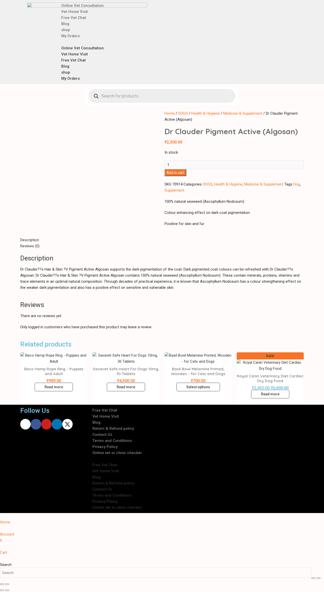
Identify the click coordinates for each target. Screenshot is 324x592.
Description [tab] (29, 240)
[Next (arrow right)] (7, 590)
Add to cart (175, 173)
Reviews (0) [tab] (29, 246)
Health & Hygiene (205, 113)
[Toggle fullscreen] (318, 578)
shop (65, 30)
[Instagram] (25, 424)
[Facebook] (36, 424)
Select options (198, 387)
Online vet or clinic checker (117, 453)
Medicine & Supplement (242, 113)
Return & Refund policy (113, 428)
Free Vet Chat (73, 17)
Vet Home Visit (74, 11)
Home (170, 113)
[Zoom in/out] (313, 578)
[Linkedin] (57, 424)
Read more (54, 387)
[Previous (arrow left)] (2, 590)
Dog (296, 184)
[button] (168, 42)
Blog (65, 24)
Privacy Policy (104, 446)
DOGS (183, 113)
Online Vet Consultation (82, 5)
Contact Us (102, 434)
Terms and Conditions (112, 440)
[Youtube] (46, 424)
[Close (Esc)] (7, 584)
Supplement (174, 190)
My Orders (70, 36)
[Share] (2, 584)
